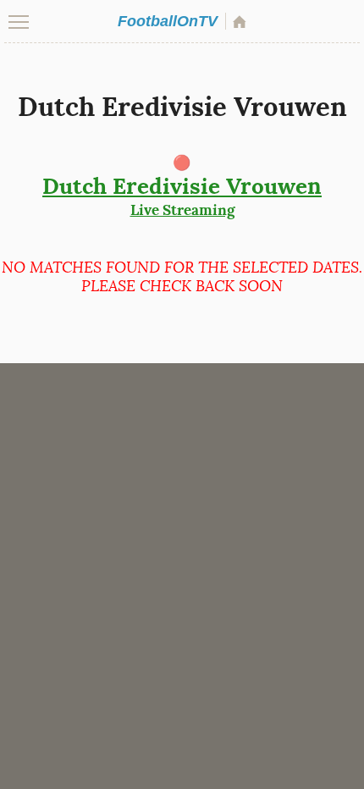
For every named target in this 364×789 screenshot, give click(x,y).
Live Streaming (182, 195)
